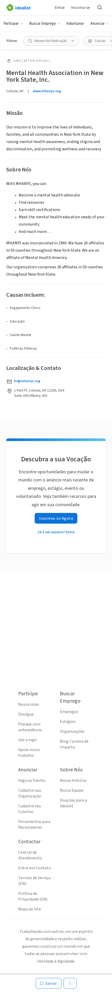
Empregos (69, 712)
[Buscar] (99, 8)
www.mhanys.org (47, 91)
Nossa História (73, 780)
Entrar (60, 7)
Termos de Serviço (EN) (34, 880)
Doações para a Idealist (73, 803)
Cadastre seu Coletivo (29, 809)
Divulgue (26, 714)
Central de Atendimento (30, 855)
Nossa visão (28, 704)
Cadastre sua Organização (29, 793)
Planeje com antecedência (30, 727)
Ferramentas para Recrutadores (34, 824)
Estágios (68, 721)
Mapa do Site (29, 909)
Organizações (72, 731)
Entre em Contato (34, 868)
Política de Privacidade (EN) (32, 896)
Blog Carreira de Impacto (74, 744)
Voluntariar (75, 23)
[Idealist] (18, 7)
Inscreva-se (80, 7)
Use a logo (27, 740)
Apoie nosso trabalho (29, 752)
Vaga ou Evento (32, 780)
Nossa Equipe (72, 790)
